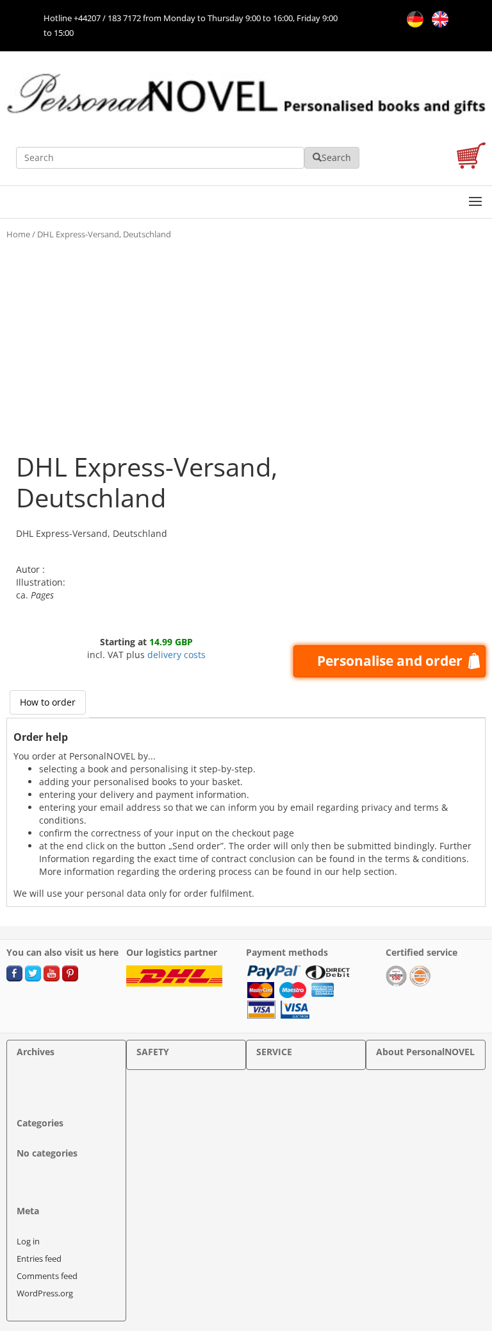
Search (336, 157)
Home (18, 234)
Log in (28, 1241)
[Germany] (412, 18)
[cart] (471, 157)
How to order (48, 702)
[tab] (47, 702)
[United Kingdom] (436, 18)
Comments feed (47, 1276)
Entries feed (39, 1258)
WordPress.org (45, 1293)
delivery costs (176, 655)
